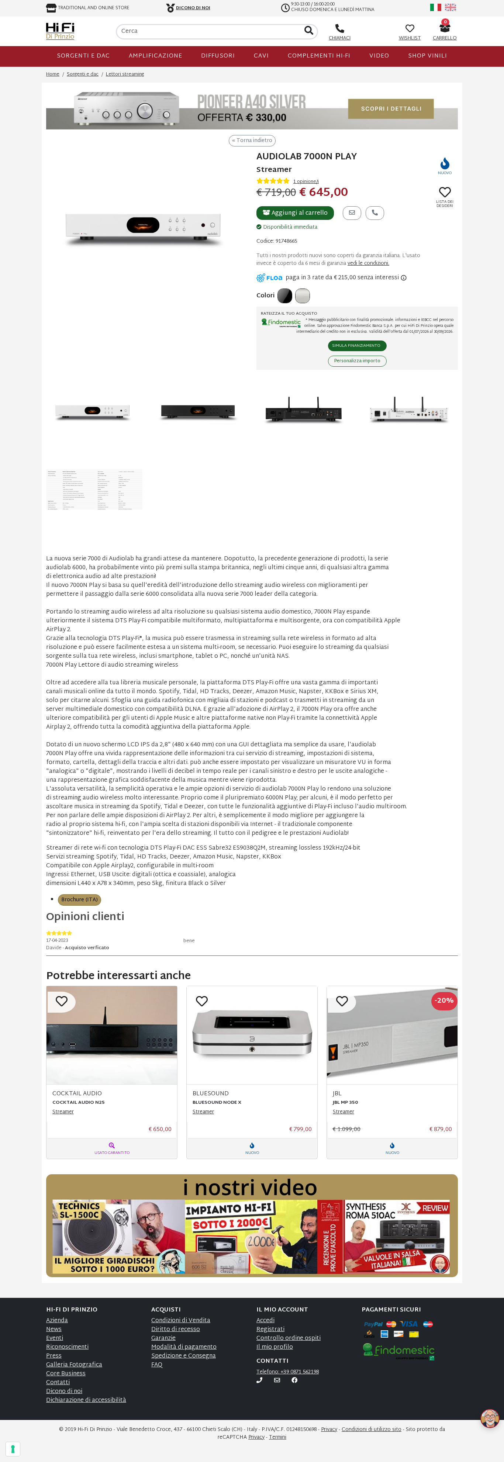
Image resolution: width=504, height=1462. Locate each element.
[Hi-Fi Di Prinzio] (60, 31)
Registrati (270, 1329)
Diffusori (218, 56)
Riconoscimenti (67, 1347)
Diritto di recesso (175, 1329)
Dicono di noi (64, 1391)
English (450, 7)
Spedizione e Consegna (183, 1356)
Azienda (57, 1321)
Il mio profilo (274, 1347)
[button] (481, 1410)
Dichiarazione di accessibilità (86, 1400)
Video (379, 56)
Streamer (63, 1112)
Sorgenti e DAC (83, 56)
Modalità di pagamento (184, 1347)
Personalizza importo (357, 361)
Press (54, 1356)
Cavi (261, 56)
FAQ (156, 1365)
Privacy (329, 1429)
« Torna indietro (252, 140)
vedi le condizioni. (368, 263)
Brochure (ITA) (79, 900)
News (54, 1329)
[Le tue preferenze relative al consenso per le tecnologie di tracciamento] (13, 1449)
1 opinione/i (306, 181)
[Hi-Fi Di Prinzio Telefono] (259, 1381)
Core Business (66, 1374)
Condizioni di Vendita (180, 1321)
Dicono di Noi (193, 8)
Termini (277, 1437)
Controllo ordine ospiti (288, 1338)
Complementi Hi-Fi (319, 56)
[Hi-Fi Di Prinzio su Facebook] (294, 1381)
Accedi (265, 1321)
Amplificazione (155, 56)
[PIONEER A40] (252, 109)
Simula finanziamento (356, 345)
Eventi (54, 1338)
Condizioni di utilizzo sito (371, 1429)
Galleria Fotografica (74, 1365)
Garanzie (163, 1338)
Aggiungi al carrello (299, 213)
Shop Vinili (427, 56)
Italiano (435, 7)
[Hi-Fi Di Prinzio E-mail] (277, 1381)
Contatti (58, 1383)
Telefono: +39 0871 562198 (287, 1372)
